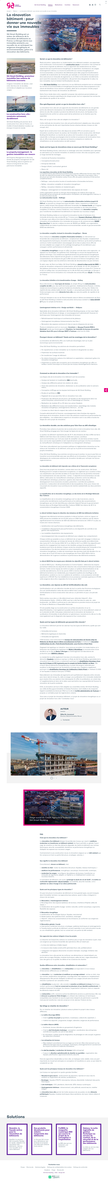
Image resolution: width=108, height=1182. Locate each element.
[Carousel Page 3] (56, 778)
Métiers (50, 5)
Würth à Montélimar (75, 649)
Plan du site (29, 1167)
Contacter (66, 720)
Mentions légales (40, 1167)
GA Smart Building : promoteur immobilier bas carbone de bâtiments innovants (20, 78)
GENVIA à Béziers (57, 653)
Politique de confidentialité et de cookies (59, 1167)
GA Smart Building (40, 5)
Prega (53, 1170)
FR (106, 1)
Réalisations (58, 5)
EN (106, 3)
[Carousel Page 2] (54, 778)
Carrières (67, 5)
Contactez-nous (54, 1164)
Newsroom (76, 5)
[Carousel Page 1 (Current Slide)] (51, 778)
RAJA (90, 272)
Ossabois (47, 1170)
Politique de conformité (80, 1167)
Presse (23, 1167)
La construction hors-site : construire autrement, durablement (19, 116)
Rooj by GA (60, 1170)
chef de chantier (49, 1050)
